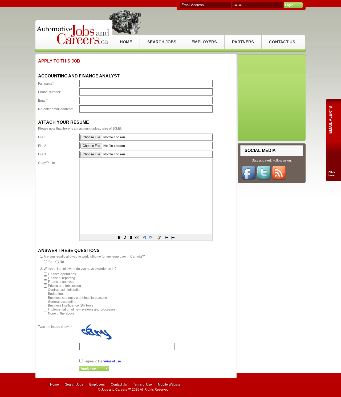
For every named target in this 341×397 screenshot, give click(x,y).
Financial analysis (61, 282)
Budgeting (55, 294)
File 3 (42, 154)
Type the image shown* (55, 327)
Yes (50, 262)
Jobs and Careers (114, 389)
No (62, 262)
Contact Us (119, 384)
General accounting (62, 301)
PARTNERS (243, 42)
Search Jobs (74, 384)
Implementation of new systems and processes (81, 309)
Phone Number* (50, 92)
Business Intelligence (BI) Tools (70, 305)
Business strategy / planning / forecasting (77, 298)
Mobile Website (169, 384)
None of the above (61, 313)
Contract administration (65, 290)
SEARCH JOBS (161, 42)
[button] (119, 237)
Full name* (46, 83)
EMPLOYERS (204, 42)
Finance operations (62, 274)
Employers (97, 384)
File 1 (42, 137)
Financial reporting (61, 278)
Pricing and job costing (64, 286)
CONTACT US (282, 42)
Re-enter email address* (56, 109)
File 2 (42, 146)
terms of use (112, 361)
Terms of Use (142, 384)
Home (54, 384)
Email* (43, 100)
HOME (126, 42)
